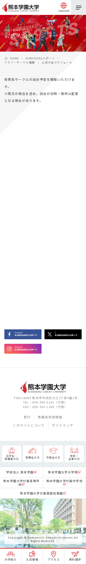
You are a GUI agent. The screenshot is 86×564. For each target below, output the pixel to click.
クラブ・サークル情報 (19, 62)
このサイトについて (29, 425)
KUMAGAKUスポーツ (40, 58)
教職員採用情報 (50, 417)
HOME (14, 58)
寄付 (27, 417)
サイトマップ (62, 425)
